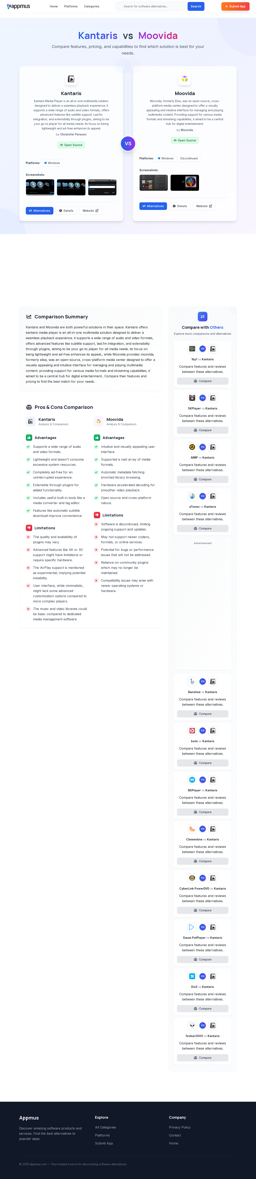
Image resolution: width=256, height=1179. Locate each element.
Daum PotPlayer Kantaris (202, 937)
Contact (175, 1135)
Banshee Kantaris (202, 692)
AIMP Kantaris (202, 457)
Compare (205, 381)
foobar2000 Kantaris (203, 1036)
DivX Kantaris (202, 986)
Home (54, 6)
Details (68, 210)
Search (196, 6)
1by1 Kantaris (202, 359)
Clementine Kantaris (202, 839)
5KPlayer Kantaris (202, 408)
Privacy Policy (180, 1127)
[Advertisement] (128, 264)
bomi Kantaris (202, 741)
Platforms (71, 6)
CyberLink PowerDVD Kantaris (202, 888)
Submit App (237, 6)
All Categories (105, 1127)
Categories (91, 6)
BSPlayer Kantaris (202, 790)
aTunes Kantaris (202, 506)
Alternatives (41, 210)
